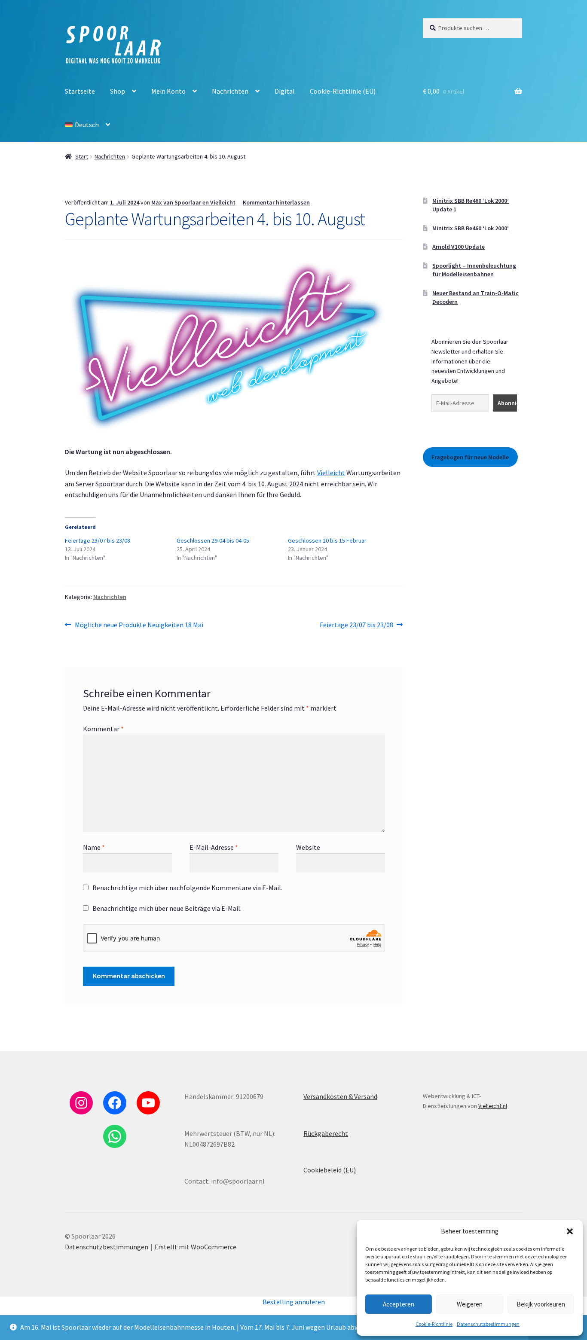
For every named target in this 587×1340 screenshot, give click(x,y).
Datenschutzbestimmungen (488, 1324)
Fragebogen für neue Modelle (470, 457)
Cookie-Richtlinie (434, 1324)
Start (81, 156)
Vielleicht (331, 472)
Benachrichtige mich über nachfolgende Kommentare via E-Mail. (187, 887)
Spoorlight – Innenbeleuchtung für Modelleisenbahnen (474, 270)
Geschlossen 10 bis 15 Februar (327, 540)
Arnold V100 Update (458, 246)
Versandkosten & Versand (340, 1096)
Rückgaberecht (325, 1133)
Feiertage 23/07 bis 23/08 (97, 540)
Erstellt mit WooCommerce (195, 1246)
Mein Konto (168, 91)
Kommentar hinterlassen (276, 202)
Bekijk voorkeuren (541, 1304)
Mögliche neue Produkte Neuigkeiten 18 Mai (138, 625)
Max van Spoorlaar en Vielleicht (193, 202)
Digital (285, 91)
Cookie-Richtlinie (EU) (343, 91)
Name (94, 847)
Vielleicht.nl (492, 1106)
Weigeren (470, 1304)
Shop (117, 91)
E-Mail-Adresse (214, 847)
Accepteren (398, 1304)
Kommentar (103, 728)
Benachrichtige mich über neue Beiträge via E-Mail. (167, 908)
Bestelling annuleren (294, 1301)
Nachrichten (230, 91)
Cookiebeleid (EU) (329, 1170)
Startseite (80, 91)
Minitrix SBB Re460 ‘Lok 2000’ (470, 228)
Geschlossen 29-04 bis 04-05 (213, 540)
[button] (570, 1231)
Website (308, 847)
